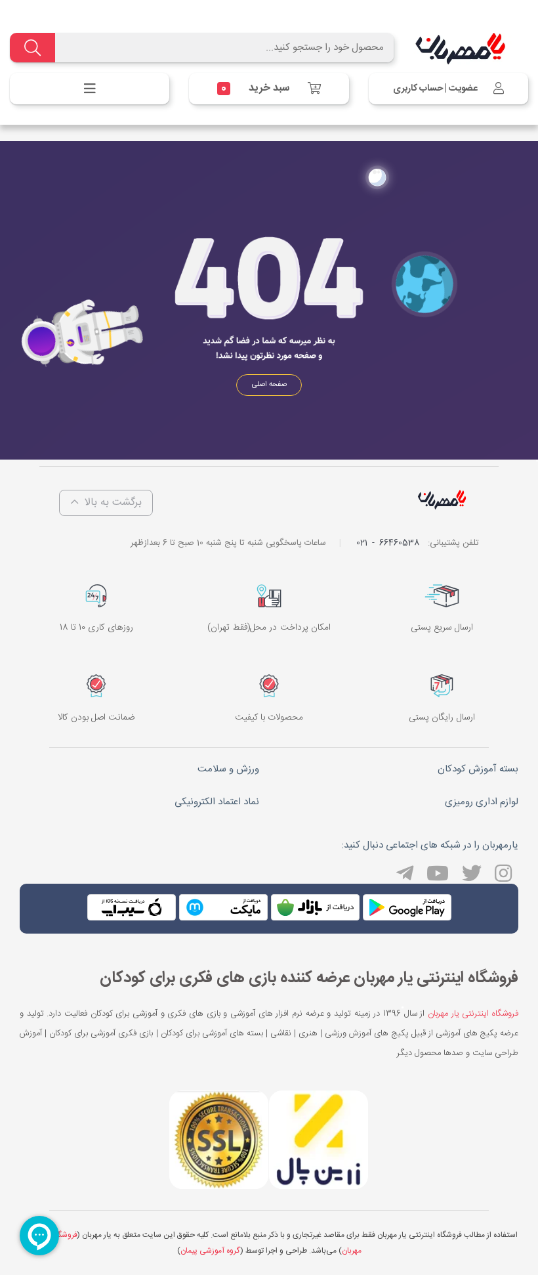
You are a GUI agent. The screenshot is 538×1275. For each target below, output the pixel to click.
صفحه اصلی (269, 385)
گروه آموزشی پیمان (209, 1250)
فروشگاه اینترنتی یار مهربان (473, 1013)
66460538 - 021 (387, 543)
